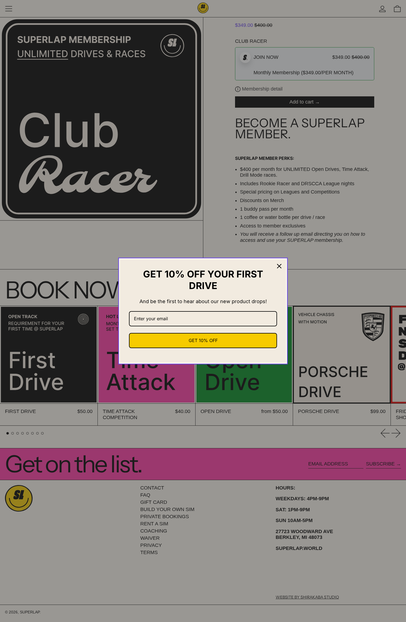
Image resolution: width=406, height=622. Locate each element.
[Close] (279, 266)
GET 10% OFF (203, 340)
